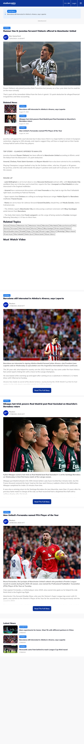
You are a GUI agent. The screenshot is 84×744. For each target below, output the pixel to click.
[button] (5, 12)
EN (69, 3)
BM (65, 3)
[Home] (9, 3)
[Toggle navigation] (80, 3)
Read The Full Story (42, 390)
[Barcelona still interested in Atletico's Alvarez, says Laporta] (10, 109)
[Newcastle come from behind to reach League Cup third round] (10, 649)
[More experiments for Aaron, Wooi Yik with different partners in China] (10, 629)
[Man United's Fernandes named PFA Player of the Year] (10, 130)
